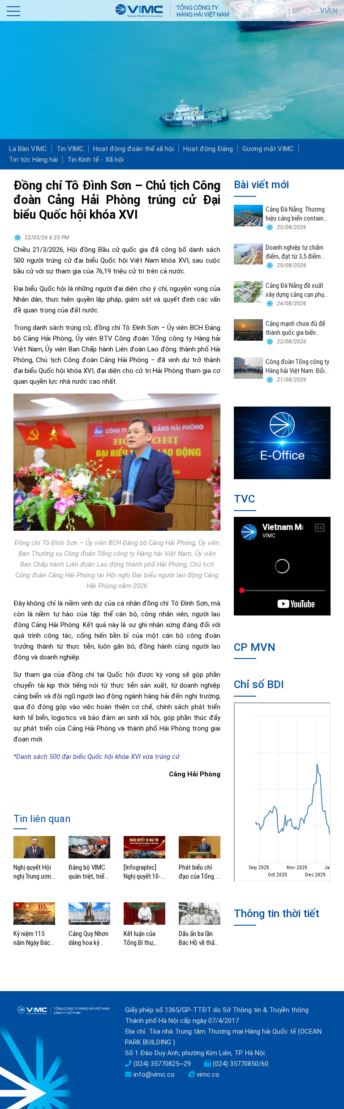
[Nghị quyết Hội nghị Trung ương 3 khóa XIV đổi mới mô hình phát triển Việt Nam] (34, 847)
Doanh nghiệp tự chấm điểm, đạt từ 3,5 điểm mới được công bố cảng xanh (296, 252)
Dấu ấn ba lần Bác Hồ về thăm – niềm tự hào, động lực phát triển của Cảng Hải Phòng (199, 938)
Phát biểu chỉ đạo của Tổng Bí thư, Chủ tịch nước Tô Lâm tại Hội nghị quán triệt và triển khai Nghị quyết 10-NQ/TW (199, 872)
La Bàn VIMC (28, 149)
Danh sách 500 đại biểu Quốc (59, 757)
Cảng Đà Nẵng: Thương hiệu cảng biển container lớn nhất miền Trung (297, 214)
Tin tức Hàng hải (33, 160)
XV (134, 757)
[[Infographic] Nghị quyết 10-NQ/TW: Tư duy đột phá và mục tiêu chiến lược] (144, 847)
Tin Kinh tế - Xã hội (95, 160)
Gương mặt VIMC (268, 149)
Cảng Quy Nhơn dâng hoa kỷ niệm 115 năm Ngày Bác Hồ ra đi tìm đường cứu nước (88, 938)
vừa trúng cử (160, 757)
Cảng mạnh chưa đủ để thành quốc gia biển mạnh (295, 328)
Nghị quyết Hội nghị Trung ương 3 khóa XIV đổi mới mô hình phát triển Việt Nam (33, 872)
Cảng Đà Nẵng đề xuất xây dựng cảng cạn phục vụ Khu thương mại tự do (297, 290)
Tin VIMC (70, 149)
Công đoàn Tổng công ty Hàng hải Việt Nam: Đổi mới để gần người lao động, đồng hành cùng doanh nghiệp (297, 366)
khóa (121, 757)
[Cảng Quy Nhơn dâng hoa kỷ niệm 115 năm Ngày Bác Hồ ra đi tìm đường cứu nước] (89, 913)
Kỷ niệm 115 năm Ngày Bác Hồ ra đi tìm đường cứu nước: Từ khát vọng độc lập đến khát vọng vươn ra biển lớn (33, 938)
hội (108, 757)
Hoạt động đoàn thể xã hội (133, 149)
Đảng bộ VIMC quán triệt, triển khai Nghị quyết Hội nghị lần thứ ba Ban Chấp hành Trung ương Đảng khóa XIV (89, 872)
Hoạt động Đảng (208, 149)
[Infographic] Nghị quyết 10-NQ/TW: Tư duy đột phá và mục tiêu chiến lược (143, 872)
